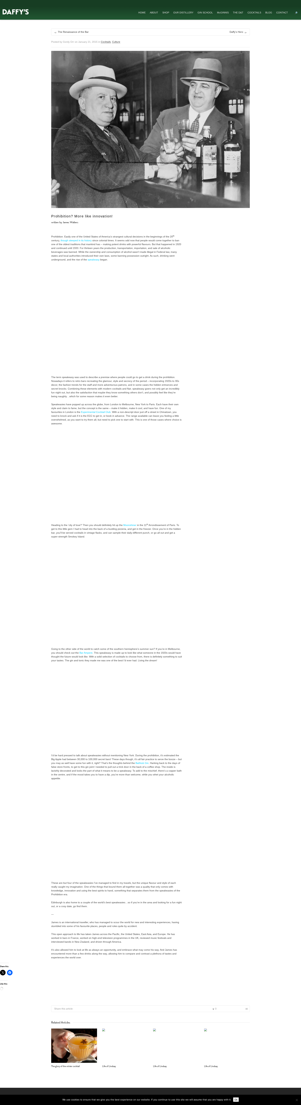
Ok (235, 1099)
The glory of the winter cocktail (65, 1066)
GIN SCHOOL (205, 12)
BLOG (268, 12)
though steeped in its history (76, 240)
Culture (116, 41)
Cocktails (106, 41)
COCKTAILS (254, 12)
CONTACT (282, 12)
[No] (296, 1100)
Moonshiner (129, 525)
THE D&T (238, 12)
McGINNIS (223, 12)
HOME (142, 12)
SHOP (165, 12)
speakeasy (93, 259)
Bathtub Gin (142, 763)
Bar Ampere (85, 652)
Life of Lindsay (109, 1066)
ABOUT (154, 12)
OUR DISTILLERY (183, 12)
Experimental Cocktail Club (96, 412)
